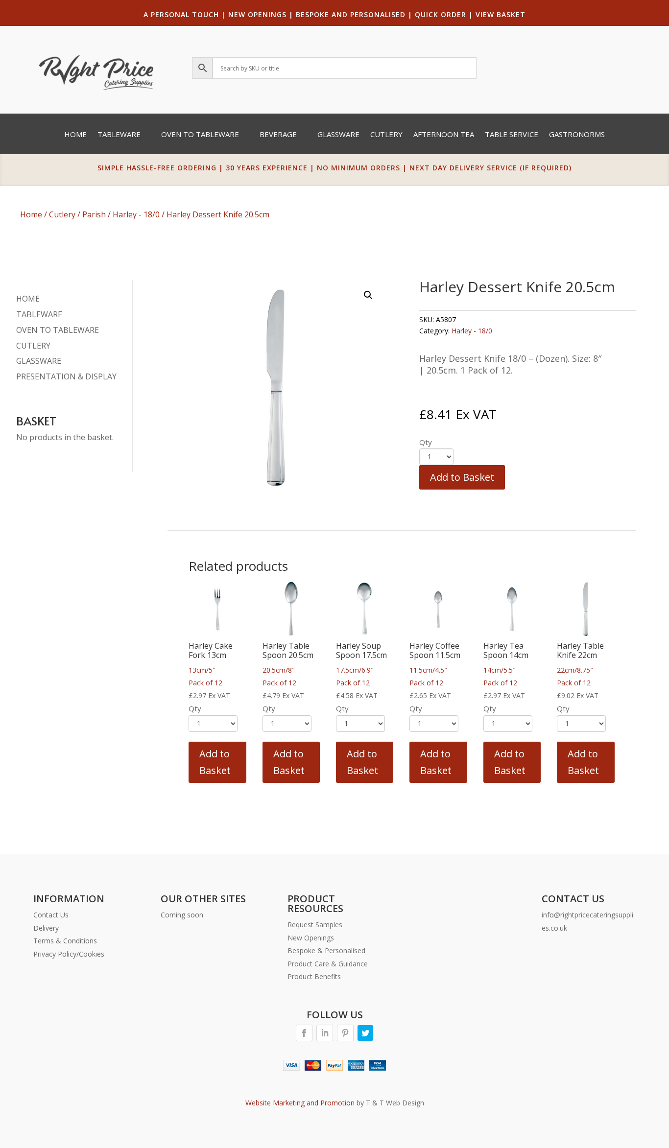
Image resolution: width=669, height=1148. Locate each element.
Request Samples (314, 924)
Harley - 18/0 (136, 214)
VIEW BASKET (501, 14)
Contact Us (51, 914)
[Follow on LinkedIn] (324, 1033)
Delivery (46, 928)
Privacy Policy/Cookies (68, 954)
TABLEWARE (39, 314)
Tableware (119, 135)
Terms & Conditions (65, 940)
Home (75, 135)
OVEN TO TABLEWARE (57, 330)
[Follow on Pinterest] (345, 1033)
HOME (28, 298)
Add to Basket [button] (215, 762)
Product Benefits (314, 976)
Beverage (278, 135)
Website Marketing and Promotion (300, 1102)
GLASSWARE (38, 360)
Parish (94, 214)
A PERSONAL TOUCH (181, 14)
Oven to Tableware (200, 135)
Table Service (511, 135)
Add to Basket (462, 477)
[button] (368, 295)
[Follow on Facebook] (304, 1033)
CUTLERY (33, 345)
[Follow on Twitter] (365, 1033)
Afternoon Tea (443, 135)
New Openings (310, 937)
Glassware (338, 135)
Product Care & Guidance (327, 963)
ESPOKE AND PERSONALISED (353, 14)
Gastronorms (577, 135)
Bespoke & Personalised (326, 950)
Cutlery (386, 135)
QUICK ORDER (440, 14)
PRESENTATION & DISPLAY (66, 376)
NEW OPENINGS (257, 14)
